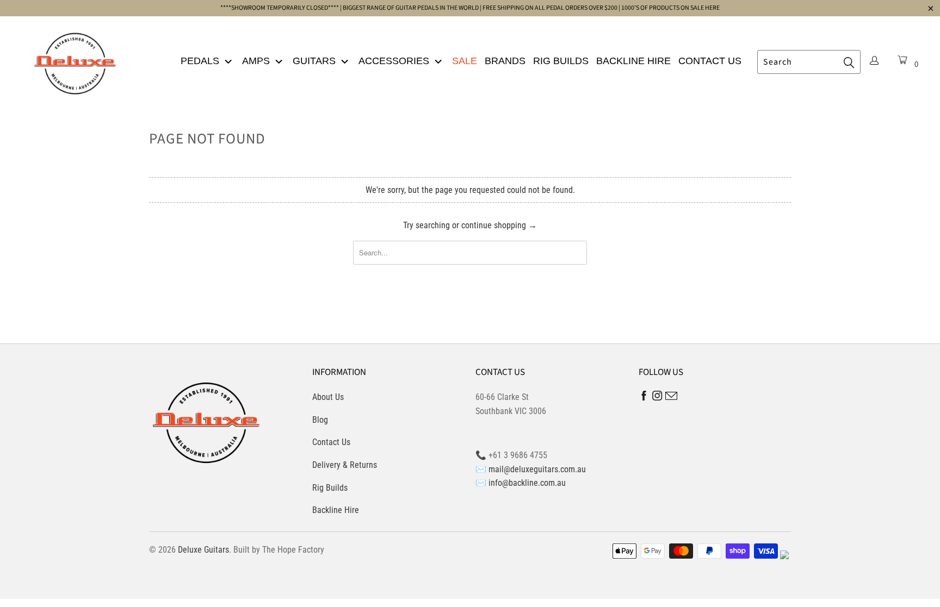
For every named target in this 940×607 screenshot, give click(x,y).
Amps (257, 60)
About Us (328, 397)
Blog (320, 420)
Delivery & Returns (344, 465)
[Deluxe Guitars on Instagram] (657, 397)
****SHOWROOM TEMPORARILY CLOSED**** (279, 7)
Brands (505, 60)
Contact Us (709, 60)
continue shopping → (499, 225)
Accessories (395, 60)
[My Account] (874, 61)
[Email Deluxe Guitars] (671, 397)
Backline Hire (633, 60)
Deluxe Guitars (203, 550)
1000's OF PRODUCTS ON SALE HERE (670, 7)
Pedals (201, 60)
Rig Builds (561, 60)
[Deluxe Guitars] (75, 60)
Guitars (315, 60)
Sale (464, 60)
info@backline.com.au (527, 483)
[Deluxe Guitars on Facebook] (644, 398)
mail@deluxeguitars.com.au (537, 469)
